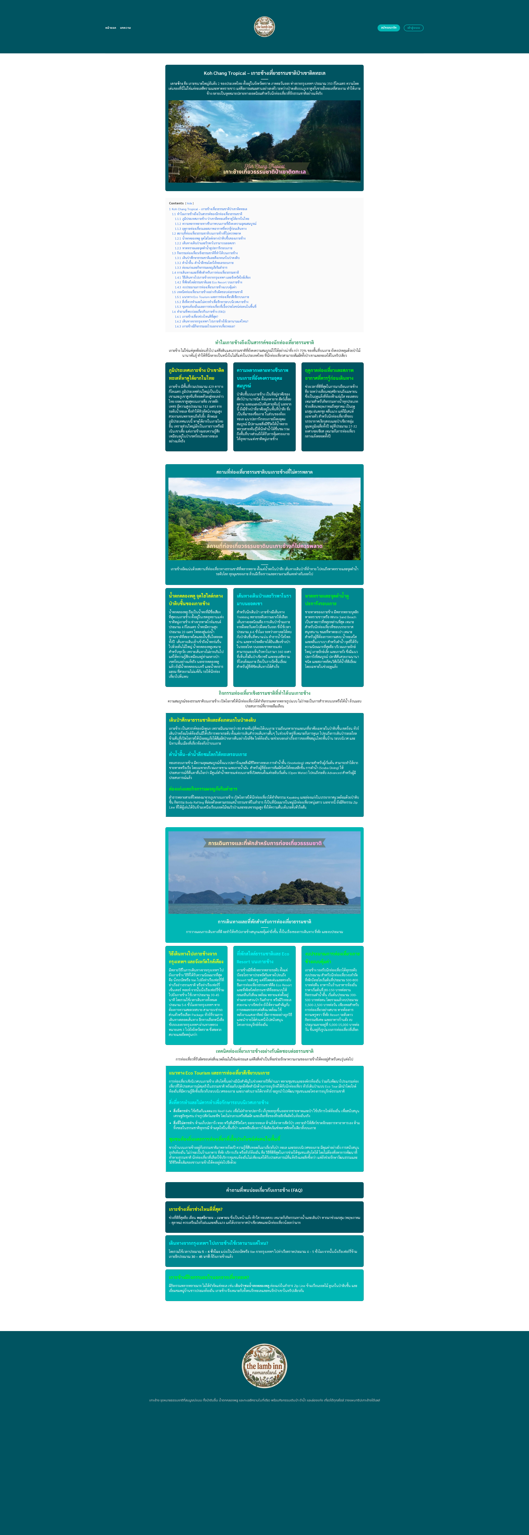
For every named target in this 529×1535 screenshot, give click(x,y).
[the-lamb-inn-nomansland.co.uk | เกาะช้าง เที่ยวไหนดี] (264, 26)
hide (189, 203)
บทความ (125, 28)
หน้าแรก (110, 28)
